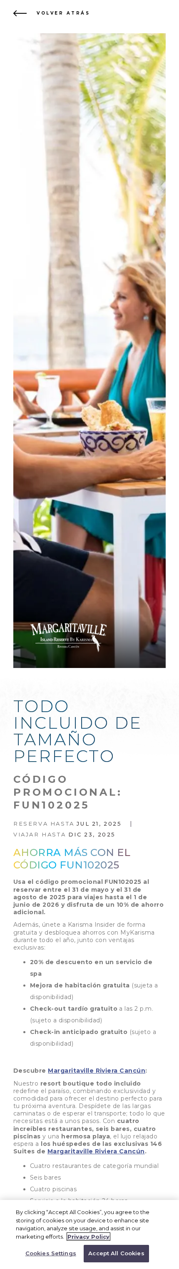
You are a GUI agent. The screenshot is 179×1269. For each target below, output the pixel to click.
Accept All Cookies (116, 1253)
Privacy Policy (88, 1236)
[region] (89, 1234)
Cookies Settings (50, 1253)
